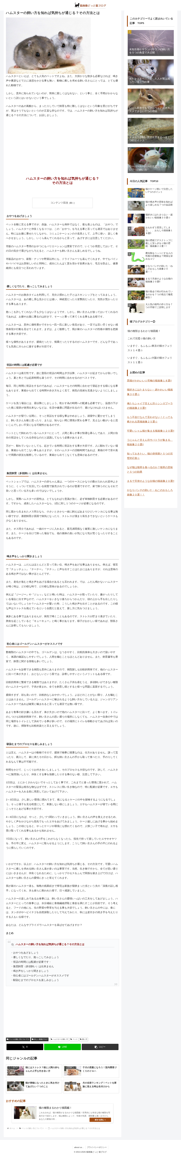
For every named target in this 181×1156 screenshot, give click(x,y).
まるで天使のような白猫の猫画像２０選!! (150, 481)
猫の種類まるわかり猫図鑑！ (144, 331)
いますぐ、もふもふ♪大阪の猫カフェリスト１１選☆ (150, 360)
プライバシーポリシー (97, 1147)
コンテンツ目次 (59, 202)
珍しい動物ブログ (41, 1039)
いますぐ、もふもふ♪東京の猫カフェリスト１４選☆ (150, 348)
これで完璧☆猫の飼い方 (142, 338)
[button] (100, 1047)
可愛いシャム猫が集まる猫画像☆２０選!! (150, 430)
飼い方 (84, 1039)
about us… (79, 1147)
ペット (75, 1039)
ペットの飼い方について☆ (19, 1039)
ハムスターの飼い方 (60, 1039)
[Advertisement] (62, 141)
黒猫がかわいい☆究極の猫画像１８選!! (149, 380)
